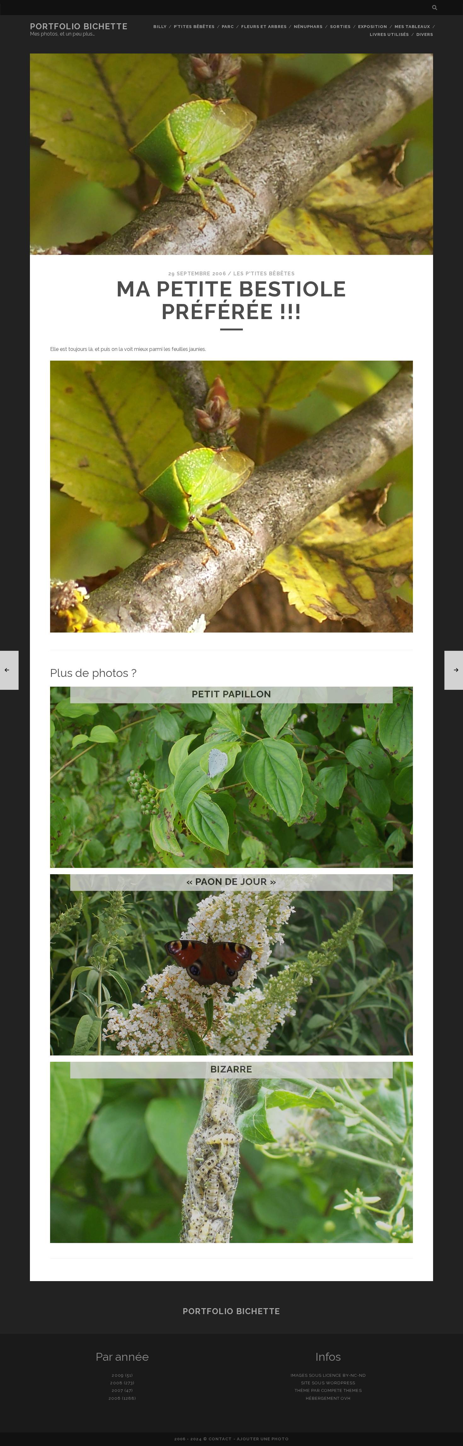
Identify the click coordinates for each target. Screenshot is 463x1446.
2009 (117, 1375)
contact (220, 1439)
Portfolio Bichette (79, 26)
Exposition (372, 26)
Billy (159, 26)
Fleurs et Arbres (264, 26)
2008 (116, 1383)
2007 (117, 1390)
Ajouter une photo (263, 1439)
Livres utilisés (389, 34)
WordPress (340, 1383)
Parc (228, 26)
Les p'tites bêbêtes (264, 274)
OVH (346, 1398)
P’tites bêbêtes (194, 26)
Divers (424, 34)
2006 (115, 1398)
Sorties (340, 26)
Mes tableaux (412, 26)
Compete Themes (341, 1390)
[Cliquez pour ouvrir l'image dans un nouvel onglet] (231, 631)
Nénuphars (308, 26)
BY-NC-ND (354, 1375)
